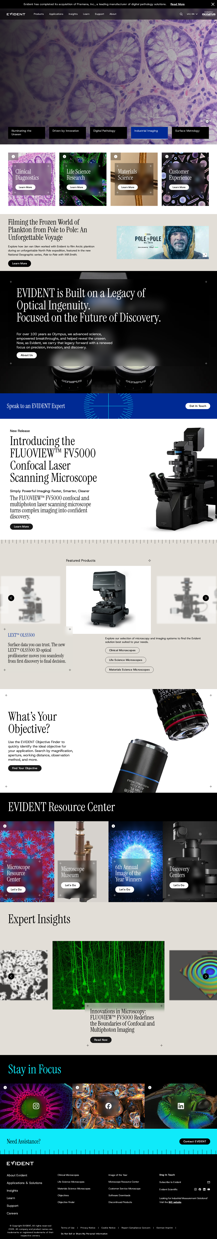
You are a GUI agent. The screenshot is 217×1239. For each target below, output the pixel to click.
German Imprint (164, 1227)
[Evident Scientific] (16, 14)
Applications (56, 13)
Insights (73, 13)
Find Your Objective (24, 768)
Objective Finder (66, 1202)
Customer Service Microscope (124, 1188)
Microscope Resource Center (123, 1181)
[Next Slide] (206, 598)
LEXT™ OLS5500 (21, 635)
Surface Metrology (187, 131)
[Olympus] (209, 15)
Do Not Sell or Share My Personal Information (84, 1233)
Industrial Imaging (146, 131)
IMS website (175, 1202)
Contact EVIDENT (194, 1141)
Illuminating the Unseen (22, 132)
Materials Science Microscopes (129, 669)
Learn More (19, 89)
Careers (12, 1213)
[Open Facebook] (108, 1106)
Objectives (63, 1195)
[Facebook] (199, 1190)
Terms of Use (68, 1227)
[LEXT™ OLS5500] (108, 600)
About (113, 13)
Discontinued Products (120, 1202)
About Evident (17, 1175)
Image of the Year (117, 1174)
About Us (27, 355)
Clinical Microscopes (122, 650)
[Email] (208, 1183)
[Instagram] (195, 1190)
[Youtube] (208, 1190)
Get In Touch (198, 406)
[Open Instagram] (36, 1106)
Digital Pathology (104, 131)
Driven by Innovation (66, 131)
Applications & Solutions (24, 1183)
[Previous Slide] (11, 598)
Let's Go (16, 889)
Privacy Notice (88, 1227)
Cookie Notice (108, 1227)
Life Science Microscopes (125, 660)
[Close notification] (213, 4)
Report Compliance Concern (136, 1227)
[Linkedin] (204, 1190)
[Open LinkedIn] (181, 1106)
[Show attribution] (13, 156)
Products (39, 13)
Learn (86, 13)
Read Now (100, 1040)
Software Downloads (119, 1195)
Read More (178, 4)
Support (99, 13)
